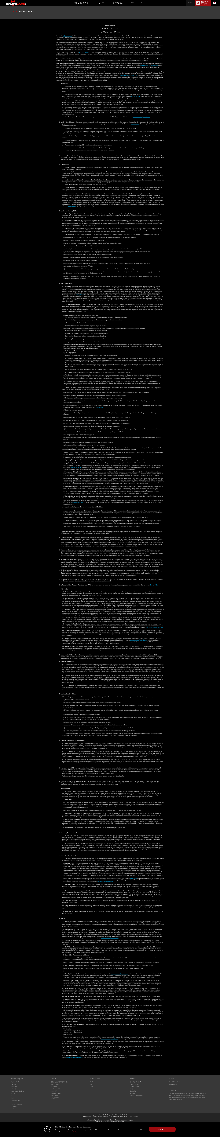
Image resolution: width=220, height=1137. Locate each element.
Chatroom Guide (134, 1086)
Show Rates (54, 1086)
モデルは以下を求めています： (60, 1082)
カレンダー (14, 1089)
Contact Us (133, 1091)
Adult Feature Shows (56, 1089)
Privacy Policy (72, 206)
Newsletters (133, 1093)
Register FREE (15, 1082)
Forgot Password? (135, 1084)
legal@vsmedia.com (75, 467)
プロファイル (118, 3)
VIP (132, 3)
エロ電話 (13, 1106)
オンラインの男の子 (82, 3)
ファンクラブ (55, 1091)
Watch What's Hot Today (17, 1091)
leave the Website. (136, 96)
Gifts (91, 1086)
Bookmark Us (173, 1084)
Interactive (14, 1086)
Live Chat (13, 1084)
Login (190, 3)
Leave (142, 1129)
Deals (12, 1109)
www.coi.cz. (133, 878)
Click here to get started (175, 1099)
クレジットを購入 (16, 1104)
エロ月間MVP (55, 1098)
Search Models (55, 1084)
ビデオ (101, 3)
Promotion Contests (56, 1093)
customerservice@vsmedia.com (149, 65)
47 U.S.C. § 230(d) (84, 52)
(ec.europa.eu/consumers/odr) (106, 881)
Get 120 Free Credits (175, 1082)
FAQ (131, 1089)
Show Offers (54, 1095)
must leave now (135, 124)
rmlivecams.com (67, 36)
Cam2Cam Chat (15, 1100)
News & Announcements (136, 1095)
